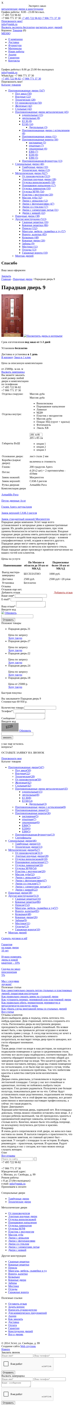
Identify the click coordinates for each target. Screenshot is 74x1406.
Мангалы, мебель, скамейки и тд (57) (44, 231)
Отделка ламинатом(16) (29, 865)
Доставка (13, 42)
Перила (12, 1267)
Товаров (17, 30)
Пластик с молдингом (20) (37, 194)
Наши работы (16, 51)
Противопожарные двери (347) (26, 90)
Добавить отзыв (63, 592)
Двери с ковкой (17, 1250)
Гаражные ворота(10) (27, 929)
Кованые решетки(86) (28, 901)
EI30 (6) (33, 154)
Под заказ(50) (23, 770)
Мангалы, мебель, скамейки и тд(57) (36, 908)
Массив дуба (43, 418)
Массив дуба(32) (25, 874)
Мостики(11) (22, 923)
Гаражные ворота (18, 1292)
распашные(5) (30, 816)
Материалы (15, 48)
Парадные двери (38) (27, 216)
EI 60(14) (27, 800)
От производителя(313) (29, 853)
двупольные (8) (31, 118)
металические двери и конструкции (22, 8)
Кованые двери (17, 1279)
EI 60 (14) (27, 124)
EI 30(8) (26, 797)
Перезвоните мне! (12, 21)
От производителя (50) (28, 102)
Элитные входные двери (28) (39, 179)
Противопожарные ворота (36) (40, 139)
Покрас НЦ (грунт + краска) (53, 421)
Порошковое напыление (50, 406)
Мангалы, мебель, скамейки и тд (27, 1270)
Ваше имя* (7, 595)
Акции (12, 54)
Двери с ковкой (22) (33, 213)
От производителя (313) (36, 176)
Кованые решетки (18, 1264)
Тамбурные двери (18, 1198)
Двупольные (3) (38, 127)
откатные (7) (36, 145)
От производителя (19, 1213)
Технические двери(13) (28, 846)
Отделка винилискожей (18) (38, 182)
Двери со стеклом (18, 1243)
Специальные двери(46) (22, 840)
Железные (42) (23, 105)
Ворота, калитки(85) (27, 911)
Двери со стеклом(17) (27, 883)
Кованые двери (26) (33, 240)
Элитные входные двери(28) (32, 856)
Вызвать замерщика (13, 372)
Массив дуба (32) (32, 197)
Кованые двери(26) (26, 917)
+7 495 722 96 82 (31, 18)
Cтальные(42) (23, 785)
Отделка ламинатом (20, 1225)
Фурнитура (15, 45)
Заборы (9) (28, 243)
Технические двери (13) (36, 170)
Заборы (12, 1283)
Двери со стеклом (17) (35, 206)
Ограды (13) (29, 249)
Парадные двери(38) (20, 892)
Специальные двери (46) (29, 164)
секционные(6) (31, 822)
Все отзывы (8, 1155)
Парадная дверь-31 (19, 628)
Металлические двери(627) (24, 849)
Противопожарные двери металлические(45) (41, 788)
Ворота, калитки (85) (34, 234)
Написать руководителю (22, 1309)
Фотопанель (43, 424)
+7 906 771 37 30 (50, 18)
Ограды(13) (22, 926)
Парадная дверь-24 (19, 665)
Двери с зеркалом (18, 1237)
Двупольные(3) (38, 804)
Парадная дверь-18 (19, 677)
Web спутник (28, 1346)
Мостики (13, 1286)
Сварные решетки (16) (35, 222)
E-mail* (5, 599)
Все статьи (7, 1011)
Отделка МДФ (16, 1228)
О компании (15, 39)
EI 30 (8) (27, 121)
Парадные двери (22, 279)
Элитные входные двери (22, 1216)
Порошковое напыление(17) (31, 862)
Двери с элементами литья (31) (40, 209)
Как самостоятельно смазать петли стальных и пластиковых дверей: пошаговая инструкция (36, 992)
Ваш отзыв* (8, 606)
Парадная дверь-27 (19, 641)
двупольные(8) (30, 794)
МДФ (39, 412)
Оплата (12, 1325)
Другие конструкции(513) (23, 895)
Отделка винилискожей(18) (31, 859)
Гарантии (13, 57)
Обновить (11, 612)
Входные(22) (22, 773)
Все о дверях (15, 1334)
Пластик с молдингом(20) (30, 871)
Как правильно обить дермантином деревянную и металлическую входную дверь (30, 1004)
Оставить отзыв (17, 1303)
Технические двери (19, 1201)
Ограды (12, 1289)
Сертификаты (23, 837)
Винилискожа (44, 403)
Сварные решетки (18, 1261)
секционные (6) (38, 148)
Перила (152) (29, 228)
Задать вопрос (16, 1306)
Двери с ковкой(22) (26, 889)
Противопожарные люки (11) (39, 136)
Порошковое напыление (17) (39, 185)
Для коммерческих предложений (27, 1312)
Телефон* (7, 711)
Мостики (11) (30, 246)
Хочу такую (15, 638)
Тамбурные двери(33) (27, 843)
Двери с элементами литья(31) (33, 886)
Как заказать (15, 1319)
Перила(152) (22, 905)
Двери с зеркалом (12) (35, 200)
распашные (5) (37, 142)
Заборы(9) (21, 920)
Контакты (14, 60)
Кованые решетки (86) (35, 225)
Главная (6, 279)
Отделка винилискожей (22, 1219)
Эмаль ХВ (42, 427)
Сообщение (8, 718)
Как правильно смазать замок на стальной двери (29, 996)
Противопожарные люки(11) (32, 810)
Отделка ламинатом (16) (36, 188)
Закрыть (6, 276)
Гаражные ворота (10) (35, 252)
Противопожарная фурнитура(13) (35, 834)
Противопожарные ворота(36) (33, 813)
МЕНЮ (5, 33)
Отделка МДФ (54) (33, 191)
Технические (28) (25, 99)
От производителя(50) (28, 779)
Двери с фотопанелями (21, 1240)
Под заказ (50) (23, 93)
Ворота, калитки (18, 1273)
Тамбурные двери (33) (35, 167)
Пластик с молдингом (49, 415)
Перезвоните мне (11, 758)
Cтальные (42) (23, 108)
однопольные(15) (32, 791)
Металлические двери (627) (31, 173)
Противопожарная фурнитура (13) (42, 160)
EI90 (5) (33, 157)
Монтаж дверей (24, 255)
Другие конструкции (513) (30, 219)
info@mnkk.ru (9, 24)
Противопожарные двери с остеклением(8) (40, 807)
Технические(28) (25, 776)
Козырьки (14, 1276)
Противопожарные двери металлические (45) (41, 112)
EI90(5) (26, 831)
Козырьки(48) (23, 914)
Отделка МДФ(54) (26, 868)
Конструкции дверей (20, 1331)
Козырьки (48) (30, 237)
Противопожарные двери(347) (26, 767)
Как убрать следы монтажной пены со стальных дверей (34, 1008)
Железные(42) (23, 782)
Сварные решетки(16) (28, 898)
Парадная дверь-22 (19, 653)
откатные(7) (29, 819)
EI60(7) (26, 825)
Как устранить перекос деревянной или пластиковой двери (36, 999)
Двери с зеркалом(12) (27, 877)
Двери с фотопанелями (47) (38, 203)
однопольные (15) (32, 115)
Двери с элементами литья (23, 1246)
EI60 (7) (33, 151)
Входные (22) (23, 96)
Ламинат (41, 409)
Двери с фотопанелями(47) (31, 880)
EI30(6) (26, 828)
